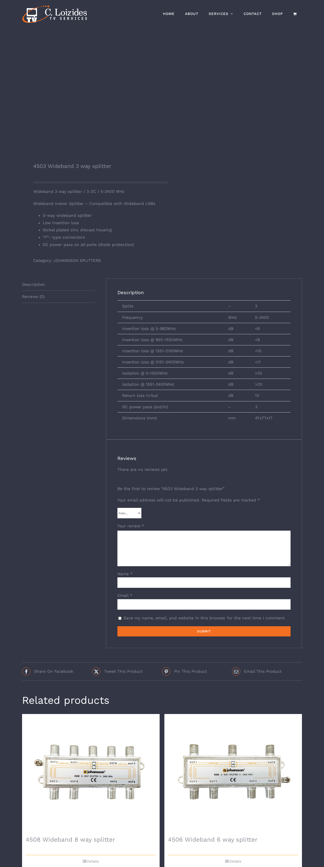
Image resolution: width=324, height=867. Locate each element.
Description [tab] (33, 284)
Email (124, 595)
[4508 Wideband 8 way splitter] (91, 773)
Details (93, 861)
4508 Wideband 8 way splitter (70, 839)
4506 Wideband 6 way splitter (213, 839)
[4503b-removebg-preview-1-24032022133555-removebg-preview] (89, 91)
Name (125, 573)
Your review (130, 526)
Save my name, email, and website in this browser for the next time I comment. (205, 618)
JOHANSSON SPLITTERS (77, 260)
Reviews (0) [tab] (33, 296)
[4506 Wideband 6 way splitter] (233, 773)
